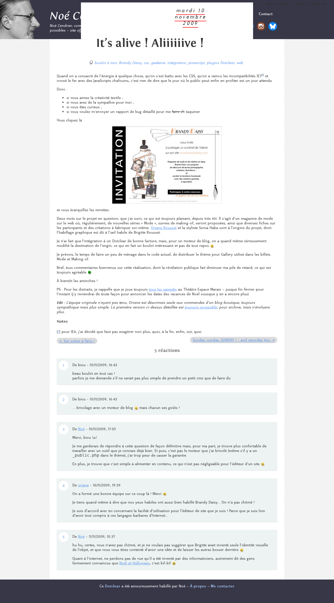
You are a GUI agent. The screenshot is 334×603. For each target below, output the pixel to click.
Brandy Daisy (130, 62)
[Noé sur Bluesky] (272, 28)
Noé (81, 429)
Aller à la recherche (311, 3)
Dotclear (112, 586)
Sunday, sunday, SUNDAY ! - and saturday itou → (234, 340)
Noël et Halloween (134, 563)
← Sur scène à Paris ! (77, 341)
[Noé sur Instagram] (261, 28)
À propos (198, 586)
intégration (176, 62)
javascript (196, 62)
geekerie (158, 62)
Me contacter (222, 586)
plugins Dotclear (220, 62)
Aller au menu (276, 3)
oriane (83, 485)
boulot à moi (106, 62)
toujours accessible (201, 307)
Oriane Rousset (164, 227)
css (146, 62)
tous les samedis (163, 289)
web (239, 62)
